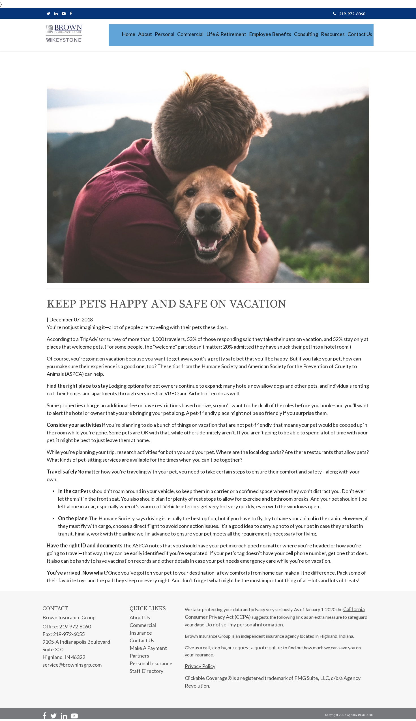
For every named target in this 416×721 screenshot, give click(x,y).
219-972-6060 (352, 13)
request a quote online (257, 647)
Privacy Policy (200, 666)
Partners (139, 655)
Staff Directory (146, 671)
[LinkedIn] (56, 13)
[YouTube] (64, 13)
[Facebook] (71, 13)
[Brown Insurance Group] (63, 33)
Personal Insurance (151, 663)
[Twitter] (48, 13)
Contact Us (142, 640)
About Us (140, 617)
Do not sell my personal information (244, 624)
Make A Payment (148, 648)
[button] (145, 34)
